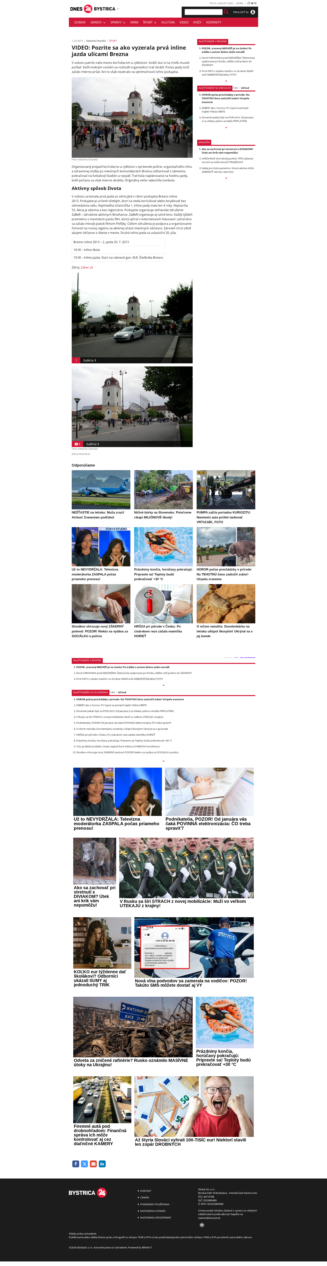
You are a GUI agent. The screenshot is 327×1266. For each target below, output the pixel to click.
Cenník (144, 1197)
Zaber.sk (87, 267)
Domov (80, 22)
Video (184, 22)
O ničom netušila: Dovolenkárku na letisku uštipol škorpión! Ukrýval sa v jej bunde (122, 729)
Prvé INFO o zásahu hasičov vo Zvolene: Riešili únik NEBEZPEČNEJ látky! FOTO (227, 72)
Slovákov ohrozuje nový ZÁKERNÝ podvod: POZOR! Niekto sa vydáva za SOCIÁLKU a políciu (127, 752)
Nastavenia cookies (152, 1211)
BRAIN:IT (147, 1247)
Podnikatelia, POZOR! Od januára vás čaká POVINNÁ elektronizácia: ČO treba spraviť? (123, 722)
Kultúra (168, 22)
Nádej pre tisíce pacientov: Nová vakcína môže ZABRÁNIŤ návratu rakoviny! (228, 169)
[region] (118, 8)
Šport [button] (148, 22)
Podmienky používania (154, 1204)
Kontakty (213, 22)
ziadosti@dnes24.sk (209, 1218)
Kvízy (197, 22)
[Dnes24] (105, 8)
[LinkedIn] (102, 1164)
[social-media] (201, 1225)
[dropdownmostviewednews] (226, 81)
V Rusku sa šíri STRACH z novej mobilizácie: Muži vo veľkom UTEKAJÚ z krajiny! (119, 717)
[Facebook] (76, 1164)
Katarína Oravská (96, 40)
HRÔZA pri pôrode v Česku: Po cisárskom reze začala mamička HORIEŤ (115, 734)
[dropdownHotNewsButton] (226, 178)
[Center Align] (226, 12)
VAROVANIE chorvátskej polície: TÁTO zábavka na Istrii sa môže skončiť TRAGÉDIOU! (227, 160)
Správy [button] (117, 22)
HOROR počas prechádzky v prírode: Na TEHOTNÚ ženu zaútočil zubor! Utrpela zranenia (226, 98)
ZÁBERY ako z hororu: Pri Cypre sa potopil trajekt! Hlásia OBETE (111, 705)
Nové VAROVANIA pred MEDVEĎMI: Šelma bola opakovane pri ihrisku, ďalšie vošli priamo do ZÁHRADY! (228, 61)
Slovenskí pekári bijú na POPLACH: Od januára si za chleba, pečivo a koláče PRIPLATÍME (227, 119)
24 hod (245, 88)
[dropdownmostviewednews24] (226, 128)
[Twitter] (85, 1164)
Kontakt (145, 1191)
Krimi (134, 22)
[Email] (93, 1164)
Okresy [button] (96, 22)
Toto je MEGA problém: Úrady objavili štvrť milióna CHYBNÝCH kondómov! (118, 746)
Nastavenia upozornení (155, 1217)
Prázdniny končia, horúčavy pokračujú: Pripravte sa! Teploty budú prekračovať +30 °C (124, 740)
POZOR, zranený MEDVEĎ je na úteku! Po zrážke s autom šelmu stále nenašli (226, 50)
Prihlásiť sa (241, 12)
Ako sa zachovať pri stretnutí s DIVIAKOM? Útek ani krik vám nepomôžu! (227, 150)
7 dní (235, 88)
